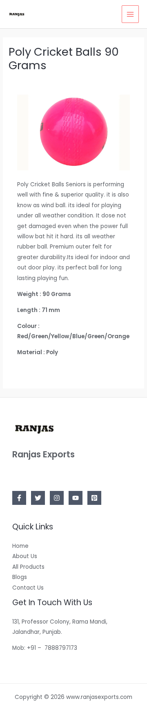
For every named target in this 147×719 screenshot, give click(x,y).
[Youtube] (75, 498)
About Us (24, 556)
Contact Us (28, 588)
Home (20, 546)
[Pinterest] (94, 498)
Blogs (19, 577)
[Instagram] (57, 498)
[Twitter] (38, 498)
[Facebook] (19, 498)
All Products (28, 567)
